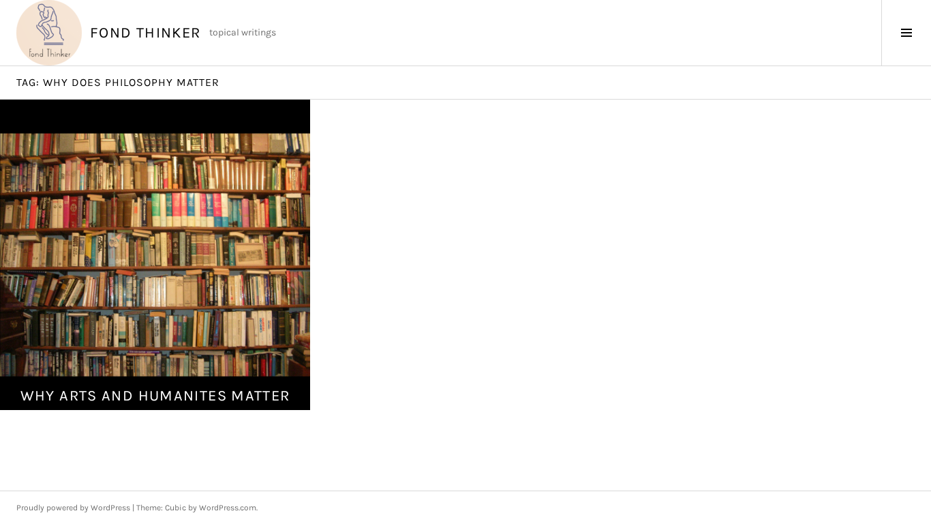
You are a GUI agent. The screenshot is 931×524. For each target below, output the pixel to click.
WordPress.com (227, 507)
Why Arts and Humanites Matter (155, 396)
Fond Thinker (145, 33)
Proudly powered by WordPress (73, 507)
